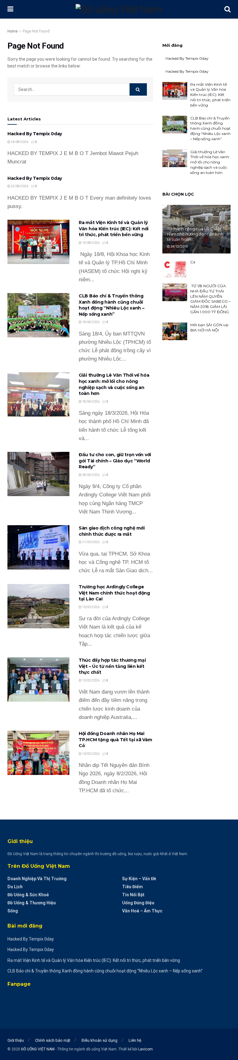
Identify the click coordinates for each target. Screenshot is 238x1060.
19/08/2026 (90, 242)
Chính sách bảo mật (52, 1040)
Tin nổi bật (133, 894)
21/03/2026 (90, 542)
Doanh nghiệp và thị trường (37, 878)
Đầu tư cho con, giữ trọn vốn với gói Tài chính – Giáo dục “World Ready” (115, 460)
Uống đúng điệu (138, 902)
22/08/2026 (19, 186)
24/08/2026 (19, 142)
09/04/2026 (90, 475)
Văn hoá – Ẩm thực (142, 910)
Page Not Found (36, 31)
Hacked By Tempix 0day (34, 133)
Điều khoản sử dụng (99, 1040)
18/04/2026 (90, 322)
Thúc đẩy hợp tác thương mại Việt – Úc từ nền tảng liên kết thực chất (112, 666)
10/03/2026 (90, 607)
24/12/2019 (179, 246)
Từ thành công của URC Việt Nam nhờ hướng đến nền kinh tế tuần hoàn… (195, 234)
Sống (12, 910)
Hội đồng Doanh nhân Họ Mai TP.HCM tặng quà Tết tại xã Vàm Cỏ (115, 739)
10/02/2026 (90, 680)
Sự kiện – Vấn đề (139, 878)
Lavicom (145, 1049)
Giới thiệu (15, 1040)
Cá (192, 262)
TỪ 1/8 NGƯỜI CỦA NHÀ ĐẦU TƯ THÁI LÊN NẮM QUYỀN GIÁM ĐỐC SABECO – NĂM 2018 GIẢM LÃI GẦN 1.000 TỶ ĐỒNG (210, 298)
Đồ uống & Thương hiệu (31, 902)
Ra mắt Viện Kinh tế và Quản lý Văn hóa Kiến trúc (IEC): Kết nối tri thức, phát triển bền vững (113, 228)
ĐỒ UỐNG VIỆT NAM (38, 1049)
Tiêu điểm (132, 886)
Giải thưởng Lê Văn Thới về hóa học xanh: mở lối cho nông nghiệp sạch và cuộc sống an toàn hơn (114, 384)
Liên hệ (135, 1040)
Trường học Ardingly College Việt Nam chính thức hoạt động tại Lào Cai (114, 593)
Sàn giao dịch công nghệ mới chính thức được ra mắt (111, 531)
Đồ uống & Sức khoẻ (28, 894)
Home (12, 31)
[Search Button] (138, 89)
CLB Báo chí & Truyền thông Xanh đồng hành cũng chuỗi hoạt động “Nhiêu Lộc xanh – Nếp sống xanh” (111, 305)
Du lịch (15, 886)
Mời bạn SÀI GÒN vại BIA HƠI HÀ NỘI (209, 327)
